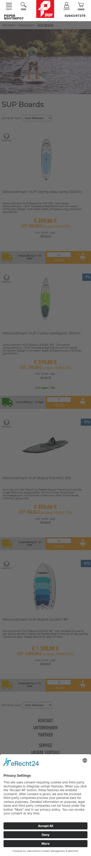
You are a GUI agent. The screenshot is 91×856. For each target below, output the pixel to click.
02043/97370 (75, 16)
